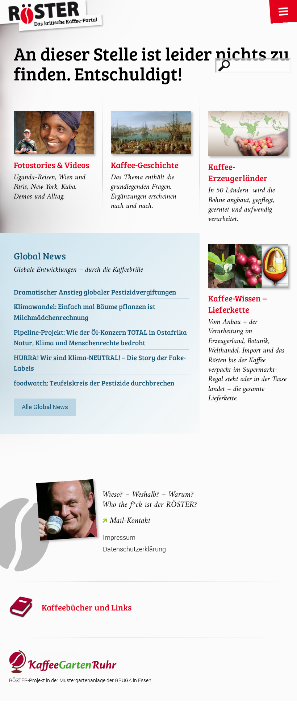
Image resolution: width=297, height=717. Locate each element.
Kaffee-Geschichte (145, 165)
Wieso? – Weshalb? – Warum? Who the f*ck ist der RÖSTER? (150, 500)
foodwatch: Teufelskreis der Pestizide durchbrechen (94, 382)
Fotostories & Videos (51, 165)
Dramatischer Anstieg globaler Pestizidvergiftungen (95, 291)
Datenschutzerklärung (134, 549)
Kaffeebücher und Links (86, 607)
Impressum (119, 537)
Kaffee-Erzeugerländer (238, 172)
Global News (40, 255)
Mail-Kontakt (130, 521)
